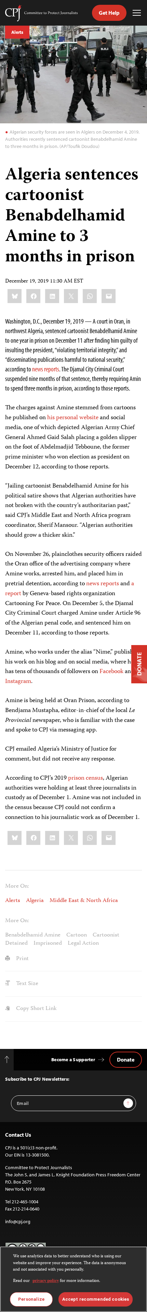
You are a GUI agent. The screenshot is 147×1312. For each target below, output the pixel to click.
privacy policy (45, 1281)
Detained (16, 943)
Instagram (18, 681)
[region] (73, 1279)
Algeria (35, 900)
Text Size (26, 983)
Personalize (31, 1299)
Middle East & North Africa (84, 900)
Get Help (109, 12)
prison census (85, 778)
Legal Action (83, 943)
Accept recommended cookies (95, 1299)
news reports (45, 369)
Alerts (17, 32)
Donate (125, 1059)
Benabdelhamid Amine (33, 935)
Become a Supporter (73, 1059)
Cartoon (76, 935)
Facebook (111, 672)
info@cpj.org (17, 1221)
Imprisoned (48, 943)
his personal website (72, 418)
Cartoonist (106, 935)
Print (22, 959)
